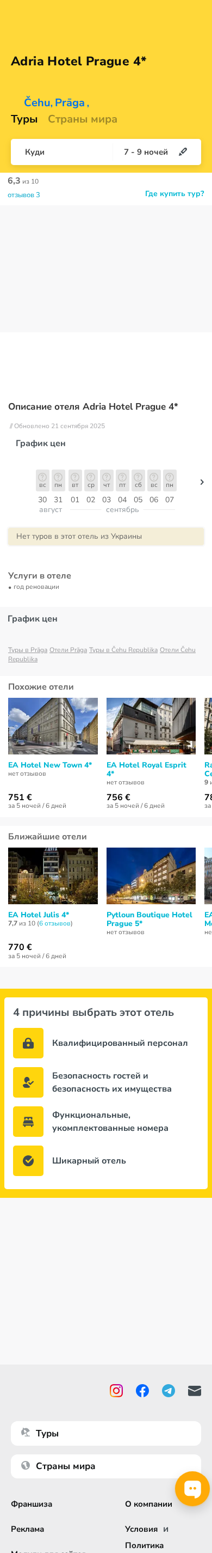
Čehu (37, 102)
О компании (148, 1504)
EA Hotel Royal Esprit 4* (146, 769)
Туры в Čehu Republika (123, 649)
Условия (141, 1529)
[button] (202, 484)
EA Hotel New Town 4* (50, 765)
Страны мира (82, 119)
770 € (20, 947)
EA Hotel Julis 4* (38, 915)
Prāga (70, 102)
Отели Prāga (68, 649)
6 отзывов (55, 923)
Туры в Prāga (27, 649)
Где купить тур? (174, 194)
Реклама (27, 1529)
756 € (118, 797)
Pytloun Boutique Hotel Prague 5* (149, 919)
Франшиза (31, 1504)
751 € (20, 797)
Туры (24, 119)
